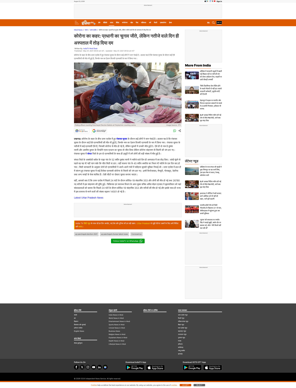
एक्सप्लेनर (163, 22)
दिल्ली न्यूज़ (181, 318)
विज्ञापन (76, 321)
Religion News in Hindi (117, 334)
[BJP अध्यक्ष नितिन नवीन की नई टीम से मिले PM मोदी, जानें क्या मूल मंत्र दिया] (192, 118)
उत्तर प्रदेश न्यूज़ (183, 315)
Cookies (94, 385)
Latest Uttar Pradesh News (88, 197)
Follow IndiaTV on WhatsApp (125, 241)
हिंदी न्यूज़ (87, 223)
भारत (111, 22)
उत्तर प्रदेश (93, 30)
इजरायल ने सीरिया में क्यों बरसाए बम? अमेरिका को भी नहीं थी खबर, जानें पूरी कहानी (210, 196)
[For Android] (192, 367)
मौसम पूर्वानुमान (78, 343)
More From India (198, 65)
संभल (89, 153)
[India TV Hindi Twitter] (212, 1)
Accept (185, 385)
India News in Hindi (116, 315)
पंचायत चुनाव (121, 138)
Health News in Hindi (116, 341)
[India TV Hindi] (88, 22)
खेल (131, 22)
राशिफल (143, 22)
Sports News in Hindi (116, 325)
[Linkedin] (99, 367)
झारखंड (180, 354)
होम (99, 22)
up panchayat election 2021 (86, 234)
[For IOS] (212, 367)
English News (79, 331)
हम (75, 318)
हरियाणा (180, 344)
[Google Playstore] (135, 367)
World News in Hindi (116, 318)
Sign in (219, 1)
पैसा (137, 22)
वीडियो (105, 22)
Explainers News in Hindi (118, 338)
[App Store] (155, 367)
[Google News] (81, 130)
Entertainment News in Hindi (119, 321)
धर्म (150, 22)
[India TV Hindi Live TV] (219, 22)
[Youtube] (93, 367)
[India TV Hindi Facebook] (210, 1)
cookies (174, 385)
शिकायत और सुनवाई (80, 325)
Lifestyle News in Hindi (117, 344)
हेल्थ (170, 22)
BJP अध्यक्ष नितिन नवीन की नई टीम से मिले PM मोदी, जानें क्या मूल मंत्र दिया (210, 118)
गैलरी (155, 22)
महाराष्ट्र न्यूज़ (182, 331)
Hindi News (78, 30)
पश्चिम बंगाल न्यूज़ (183, 321)
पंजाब (179, 341)
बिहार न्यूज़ (181, 325)
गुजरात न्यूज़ (181, 338)
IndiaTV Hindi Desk (90, 48)
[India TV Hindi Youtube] (214, 1)
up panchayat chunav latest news (114, 234)
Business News (114, 331)
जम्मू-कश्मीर (181, 351)
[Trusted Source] (99, 130)
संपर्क (75, 315)
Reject (199, 385)
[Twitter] (82, 367)
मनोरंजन (125, 22)
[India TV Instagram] (88, 367)
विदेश (117, 22)
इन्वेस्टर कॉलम (78, 328)
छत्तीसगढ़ (180, 347)
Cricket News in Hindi (117, 328)
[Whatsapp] (174, 130)
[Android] (207, 1)
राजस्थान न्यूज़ (182, 334)
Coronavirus (136, 234)
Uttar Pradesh (143, 223)
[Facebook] (76, 367)
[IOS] (205, 1)
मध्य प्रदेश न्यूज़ (182, 328)
